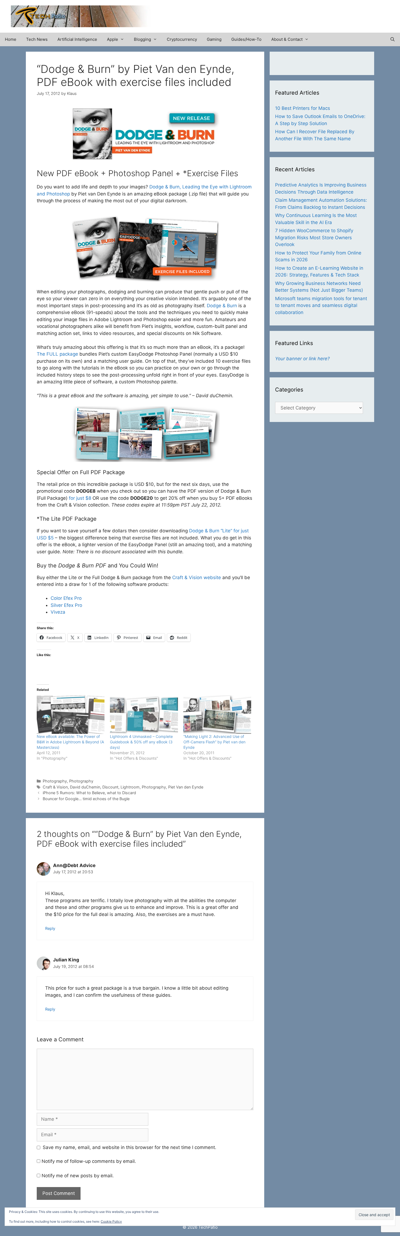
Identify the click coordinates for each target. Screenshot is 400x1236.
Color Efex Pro (66, 598)
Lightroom (130, 787)
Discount (110, 787)
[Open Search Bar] (392, 39)
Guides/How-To (246, 39)
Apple (112, 39)
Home (10, 39)
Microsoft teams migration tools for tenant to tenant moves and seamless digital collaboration (321, 305)
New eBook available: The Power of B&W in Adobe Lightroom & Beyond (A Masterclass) (70, 742)
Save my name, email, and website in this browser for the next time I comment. (129, 1147)
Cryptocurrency (182, 39)
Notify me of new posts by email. (78, 1175)
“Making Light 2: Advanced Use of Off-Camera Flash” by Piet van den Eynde (214, 742)
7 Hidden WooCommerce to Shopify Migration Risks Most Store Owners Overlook (314, 237)
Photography (55, 781)
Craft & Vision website (196, 577)
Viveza (58, 612)
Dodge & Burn (222, 305)
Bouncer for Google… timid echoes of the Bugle (86, 798)
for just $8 (80, 498)
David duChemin (85, 787)
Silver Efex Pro (66, 605)
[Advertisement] (325, 13)
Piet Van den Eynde (185, 787)
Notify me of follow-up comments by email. (89, 1161)
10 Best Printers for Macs (302, 108)
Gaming (214, 39)
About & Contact (287, 39)
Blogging (142, 39)
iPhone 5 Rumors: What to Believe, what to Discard (89, 792)
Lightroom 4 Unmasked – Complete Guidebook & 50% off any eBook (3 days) (141, 742)
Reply (50, 928)
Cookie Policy (111, 1221)
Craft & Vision (55, 787)
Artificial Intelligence (77, 39)
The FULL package (57, 354)
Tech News (37, 39)
